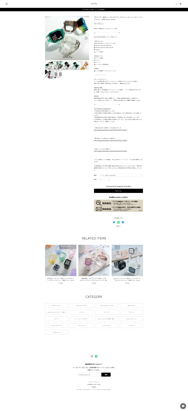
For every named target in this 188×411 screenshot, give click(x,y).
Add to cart (118, 191)
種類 (95, 175)
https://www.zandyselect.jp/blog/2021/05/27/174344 (110, 151)
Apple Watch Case (131, 319)
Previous (48, 38)
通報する (118, 226)
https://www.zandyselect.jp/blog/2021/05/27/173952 (110, 140)
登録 (106, 374)
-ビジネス (81, 312)
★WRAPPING (131, 305)
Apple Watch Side (56, 325)
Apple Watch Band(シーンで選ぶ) (56, 312)
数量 (95, 179)
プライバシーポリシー (94, 382)
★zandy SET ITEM (81, 305)
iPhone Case (81, 325)
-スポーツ (56, 319)
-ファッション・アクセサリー (81, 319)
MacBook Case (57, 332)
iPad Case (131, 325)
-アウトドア (131, 312)
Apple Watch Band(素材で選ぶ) (106, 319)
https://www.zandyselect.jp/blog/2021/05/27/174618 (110, 130)
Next (86, 38)
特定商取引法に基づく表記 (94, 384)
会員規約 (94, 387)
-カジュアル (106, 312)
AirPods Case (106, 325)
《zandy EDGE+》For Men (106, 305)
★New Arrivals (56, 305)
